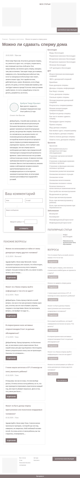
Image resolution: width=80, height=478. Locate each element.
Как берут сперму (56, 91)
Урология (53, 146)
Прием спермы (55, 125)
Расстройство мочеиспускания (62, 191)
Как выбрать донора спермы (61, 134)
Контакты (36, 460)
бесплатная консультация (67, 30)
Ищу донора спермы (58, 128)
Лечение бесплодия (57, 65)
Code (22, 207)
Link (25, 207)
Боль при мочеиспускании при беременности (62, 207)
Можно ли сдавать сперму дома (59, 283)
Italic (9, 207)
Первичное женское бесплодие (62, 56)
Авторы (36, 458)
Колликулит (54, 217)
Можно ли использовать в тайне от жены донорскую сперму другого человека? (61, 367)
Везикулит (53, 214)
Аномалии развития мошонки (61, 171)
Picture (28, 207)
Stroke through (15, 207)
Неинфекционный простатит (61, 220)
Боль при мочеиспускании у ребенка (61, 201)
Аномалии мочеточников (59, 180)
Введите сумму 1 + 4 (17, 222)
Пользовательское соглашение (24, 464)
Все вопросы (62, 380)
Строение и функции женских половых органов (61, 167)
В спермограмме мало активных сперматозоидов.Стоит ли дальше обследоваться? (20, 329)
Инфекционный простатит (60, 223)
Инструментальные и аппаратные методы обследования (58, 151)
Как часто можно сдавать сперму (59, 118)
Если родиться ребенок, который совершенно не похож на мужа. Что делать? (61, 323)
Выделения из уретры (58, 194)
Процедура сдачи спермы (60, 122)
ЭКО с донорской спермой (60, 79)
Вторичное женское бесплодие (62, 59)
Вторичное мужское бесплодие (62, 62)
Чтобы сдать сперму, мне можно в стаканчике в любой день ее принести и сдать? (62, 270)
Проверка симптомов (16, 39)
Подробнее (11, 277)
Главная (5, 39)
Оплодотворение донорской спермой (61, 101)
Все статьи (45, 4)
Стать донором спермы (59, 94)
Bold (6, 207)
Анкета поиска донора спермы (62, 137)
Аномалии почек (56, 177)
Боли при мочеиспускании (60, 197)
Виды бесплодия (56, 53)
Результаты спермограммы (61, 105)
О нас (20, 460)
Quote (19, 207)
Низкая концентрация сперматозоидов (58, 109)
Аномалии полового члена (60, 183)
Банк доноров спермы (58, 85)
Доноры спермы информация (61, 88)
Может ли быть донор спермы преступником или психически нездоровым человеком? (24, 410)
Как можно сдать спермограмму (62, 131)
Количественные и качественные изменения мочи (62, 187)
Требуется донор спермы (60, 113)
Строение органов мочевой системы (60, 157)
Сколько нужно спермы (59, 97)
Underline (12, 207)
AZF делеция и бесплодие (60, 68)
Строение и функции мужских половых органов (61, 162)
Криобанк (53, 82)
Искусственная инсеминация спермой (61, 75)
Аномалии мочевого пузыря (61, 174)
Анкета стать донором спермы (62, 140)
